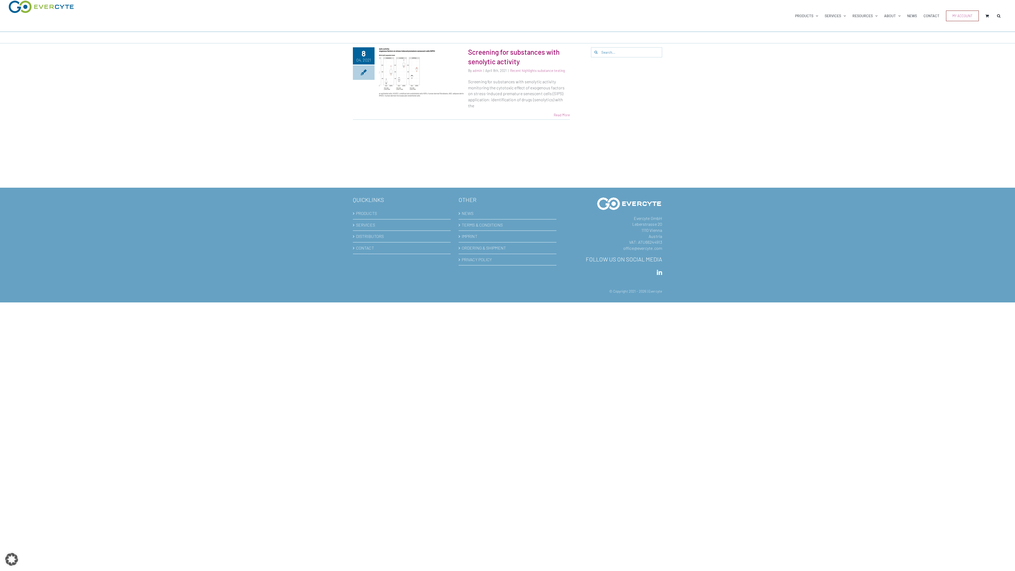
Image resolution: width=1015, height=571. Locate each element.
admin (477, 70)
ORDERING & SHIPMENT (484, 247)
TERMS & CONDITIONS (482, 224)
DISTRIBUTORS (370, 236)
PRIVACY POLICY (477, 259)
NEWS (467, 213)
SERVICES (365, 224)
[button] (998, 15)
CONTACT (365, 247)
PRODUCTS (366, 213)
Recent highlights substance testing (537, 70)
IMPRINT (469, 236)
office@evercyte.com (642, 248)
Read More (562, 115)
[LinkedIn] (659, 272)
